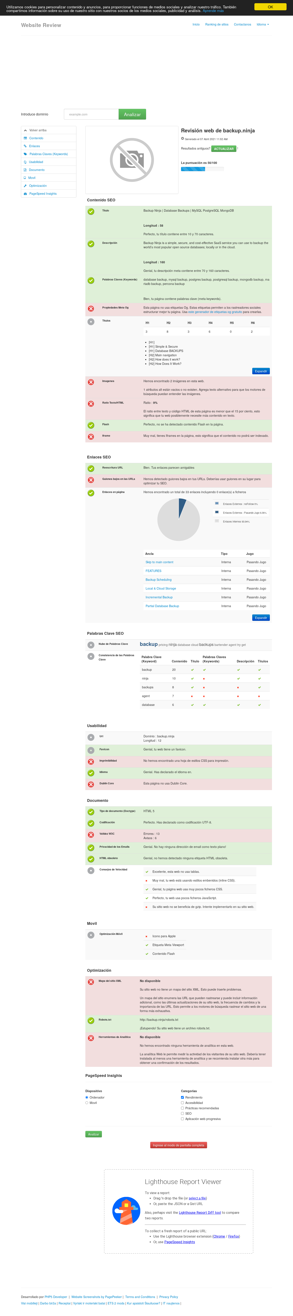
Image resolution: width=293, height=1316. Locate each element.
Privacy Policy (168, 1297)
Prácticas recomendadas (202, 1108)
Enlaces (33, 146)
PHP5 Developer (56, 1297)
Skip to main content (159, 562)
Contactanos (242, 24)
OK (270, 6)
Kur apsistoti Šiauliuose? (143, 1303)
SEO (188, 1113)
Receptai (65, 1303)
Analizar (132, 114)
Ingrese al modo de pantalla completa (178, 1145)
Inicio (196, 24)
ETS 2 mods (116, 1303)
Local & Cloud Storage (161, 588)
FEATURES (153, 571)
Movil (30, 177)
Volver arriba (37, 130)
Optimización (37, 185)
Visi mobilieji (29, 1303)
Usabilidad (34, 162)
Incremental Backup (159, 597)
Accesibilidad (194, 1102)
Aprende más (213, 10)
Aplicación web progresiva (203, 1119)
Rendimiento (193, 1097)
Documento (35, 170)
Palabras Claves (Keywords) (47, 154)
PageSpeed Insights (42, 193)
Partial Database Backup (162, 606)
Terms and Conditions (140, 1297)
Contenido (35, 138)
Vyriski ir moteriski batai (89, 1303)
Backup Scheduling (159, 579)
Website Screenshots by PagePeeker (96, 1297)
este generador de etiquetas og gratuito (215, 312)
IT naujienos (171, 1303)
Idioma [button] (262, 24)
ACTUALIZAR (224, 149)
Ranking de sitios (216, 24)
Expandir (261, 371)
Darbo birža (48, 1303)
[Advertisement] (146, 72)
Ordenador (97, 1097)
